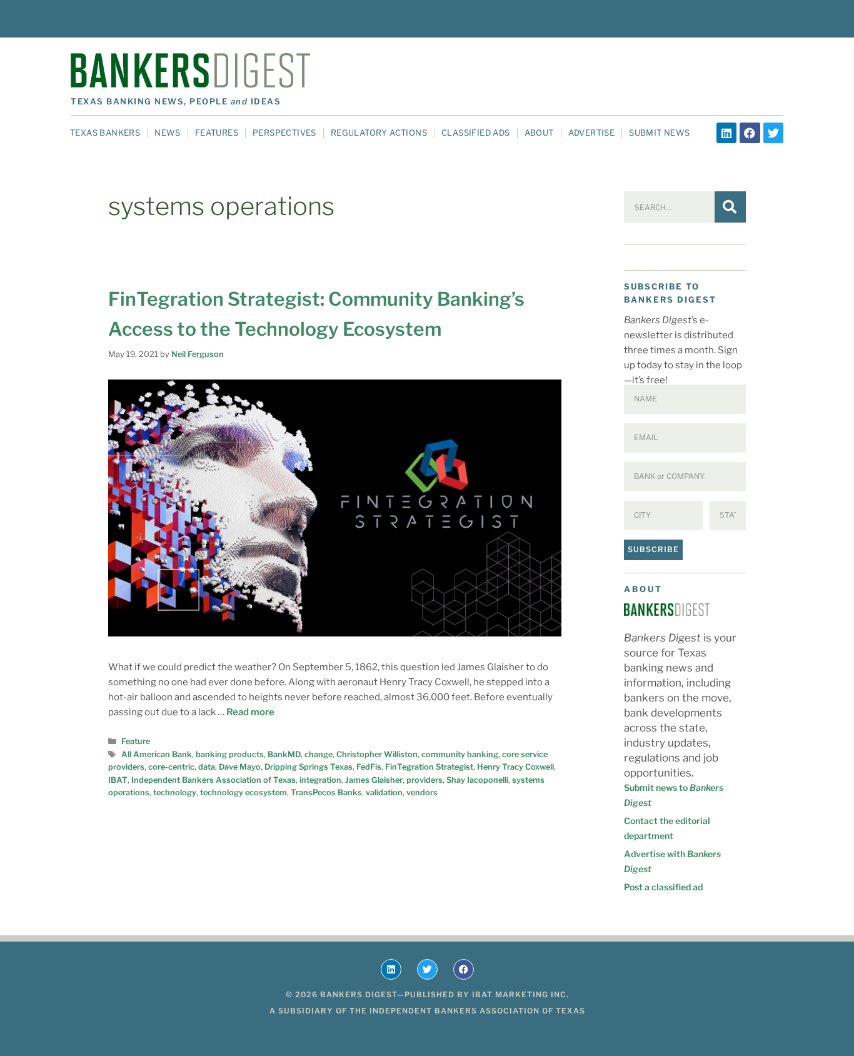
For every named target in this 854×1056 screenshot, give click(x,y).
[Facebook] (750, 133)
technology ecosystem (243, 792)
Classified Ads (475, 133)
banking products (230, 754)
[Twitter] (773, 133)
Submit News (659, 133)
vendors (422, 792)
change (318, 754)
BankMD (284, 754)
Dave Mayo (240, 767)
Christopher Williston (377, 754)
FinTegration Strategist (429, 767)
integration (320, 780)
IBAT (118, 780)
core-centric (171, 767)
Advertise (591, 133)
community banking (459, 754)
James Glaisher (374, 780)
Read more (250, 712)
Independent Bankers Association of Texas (213, 780)
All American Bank (156, 754)
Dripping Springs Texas (308, 767)
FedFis (368, 767)
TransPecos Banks (326, 792)
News (167, 133)
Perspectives (284, 133)
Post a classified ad (663, 887)
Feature (135, 741)
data (206, 767)
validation (384, 792)
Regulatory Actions (379, 133)
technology (174, 792)
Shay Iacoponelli (477, 780)
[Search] (730, 207)
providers (424, 780)
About (539, 133)
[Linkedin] (726, 133)
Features (216, 133)
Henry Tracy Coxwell (515, 767)
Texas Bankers (105, 133)
